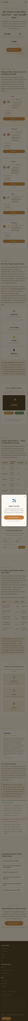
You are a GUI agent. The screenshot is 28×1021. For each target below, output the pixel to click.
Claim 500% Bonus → (14, 517)
